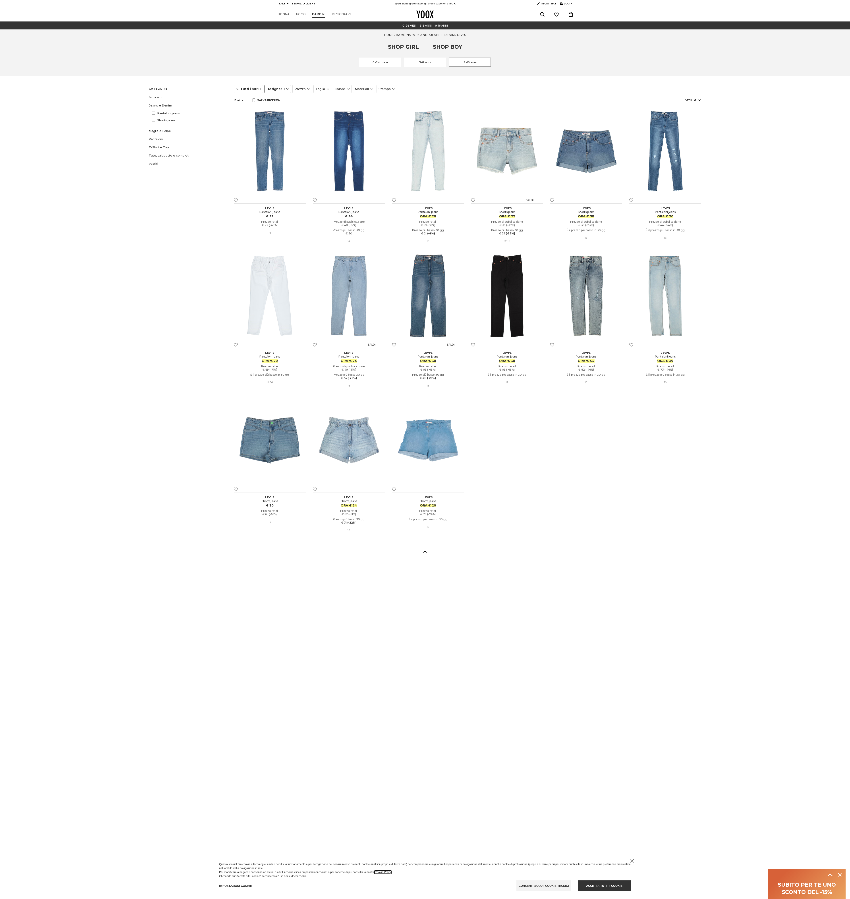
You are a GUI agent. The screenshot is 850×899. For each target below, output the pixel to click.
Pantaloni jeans (168, 113)
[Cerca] (542, 14)
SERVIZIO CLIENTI (304, 3)
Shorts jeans (166, 120)
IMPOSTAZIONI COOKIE (235, 885)
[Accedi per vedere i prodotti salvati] (556, 14)
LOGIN (566, 4)
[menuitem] (284, 14)
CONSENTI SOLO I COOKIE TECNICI (544, 885)
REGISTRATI (549, 3)
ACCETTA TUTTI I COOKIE (604, 885)
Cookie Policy (383, 872)
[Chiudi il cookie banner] (632, 861)
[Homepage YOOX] (425, 14)
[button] (188, 97)
